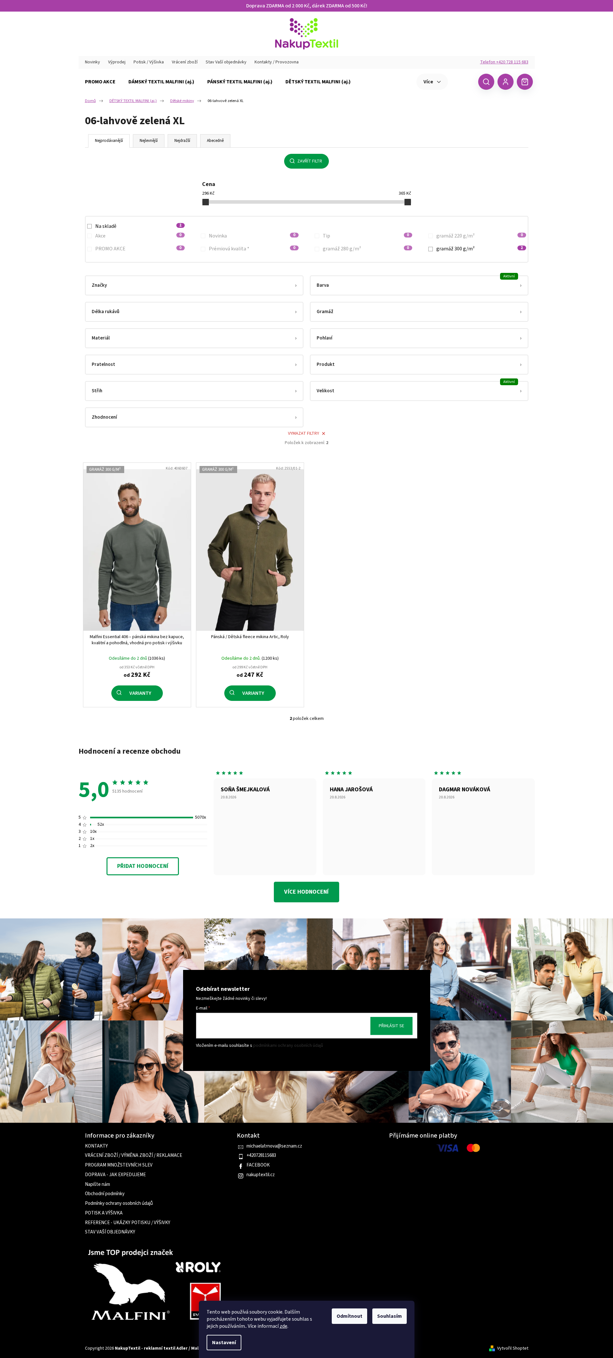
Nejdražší (182, 141)
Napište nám (97, 1184)
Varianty (140, 693)
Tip (366, 236)
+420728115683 (261, 1155)
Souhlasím (389, 1316)
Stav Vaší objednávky (226, 62)
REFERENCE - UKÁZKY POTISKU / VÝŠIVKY (127, 1223)
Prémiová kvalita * (252, 249)
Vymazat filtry (303, 433)
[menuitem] (100, 82)
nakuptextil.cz (260, 1175)
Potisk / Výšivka (149, 62)
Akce (138, 236)
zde (283, 1326)
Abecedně (215, 141)
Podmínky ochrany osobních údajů (119, 1203)
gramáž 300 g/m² (479, 249)
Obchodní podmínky (105, 1194)
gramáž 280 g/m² (366, 249)
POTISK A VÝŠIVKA (104, 1213)
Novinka (252, 236)
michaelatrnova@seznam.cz (274, 1146)
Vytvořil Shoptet (512, 1348)
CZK (462, 81)
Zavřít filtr (309, 161)
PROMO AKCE (138, 249)
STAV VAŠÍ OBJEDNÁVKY (110, 1232)
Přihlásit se (391, 1026)
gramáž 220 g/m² (479, 236)
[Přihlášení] (505, 82)
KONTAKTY (96, 1146)
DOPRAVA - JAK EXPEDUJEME (115, 1175)
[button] (194, 285)
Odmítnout (349, 1316)
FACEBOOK (258, 1165)
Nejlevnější (149, 141)
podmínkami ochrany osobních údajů (288, 1046)
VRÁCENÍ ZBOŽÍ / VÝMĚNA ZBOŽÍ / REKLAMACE (133, 1155)
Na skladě (138, 226)
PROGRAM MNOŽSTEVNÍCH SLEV (119, 1165)
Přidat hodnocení (142, 866)
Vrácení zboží (185, 62)
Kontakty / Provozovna (277, 62)
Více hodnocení (306, 892)
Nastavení (224, 1342)
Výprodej (116, 62)
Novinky (92, 62)
